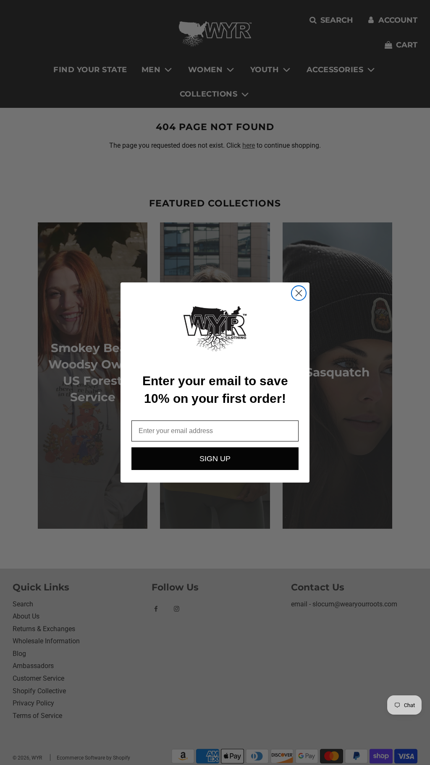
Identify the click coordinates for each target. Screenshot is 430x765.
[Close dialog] (298, 293)
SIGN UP (215, 458)
